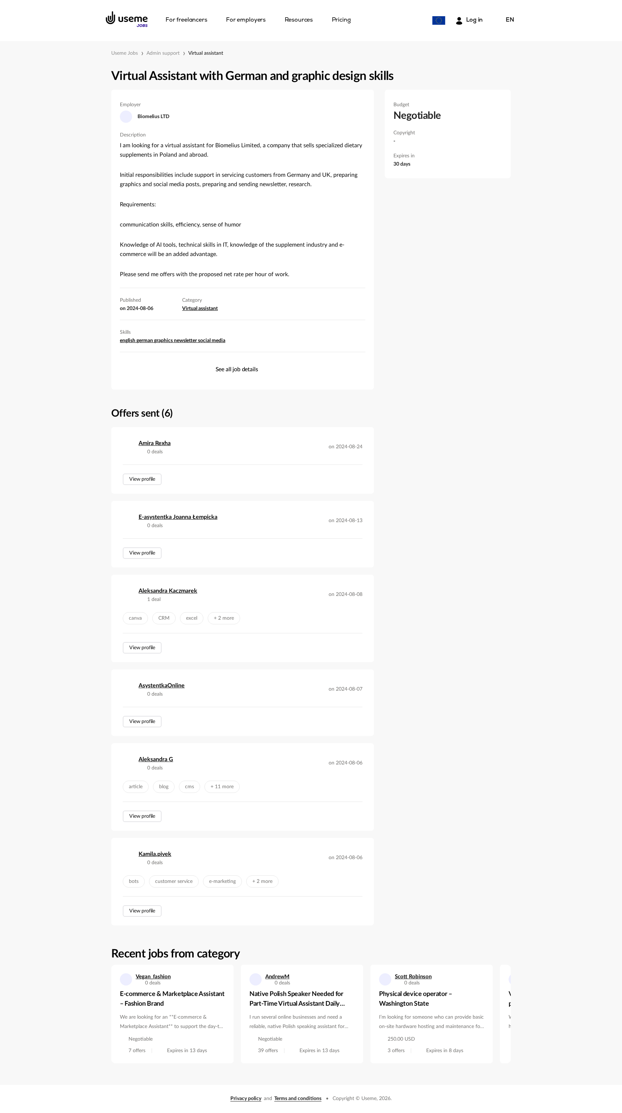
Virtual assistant (205, 53)
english (128, 340)
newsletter (186, 340)
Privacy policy (245, 1098)
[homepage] (127, 19)
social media (211, 340)
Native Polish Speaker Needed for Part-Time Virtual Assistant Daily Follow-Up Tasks (296, 1000)
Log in (474, 20)
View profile (142, 479)
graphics (164, 340)
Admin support (163, 53)
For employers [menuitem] (246, 20)
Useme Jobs (124, 53)
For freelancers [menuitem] (186, 20)
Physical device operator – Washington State (415, 999)
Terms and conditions (297, 1098)
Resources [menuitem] (299, 20)
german (145, 340)
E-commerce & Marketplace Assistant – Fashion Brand (172, 999)
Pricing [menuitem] (341, 20)
